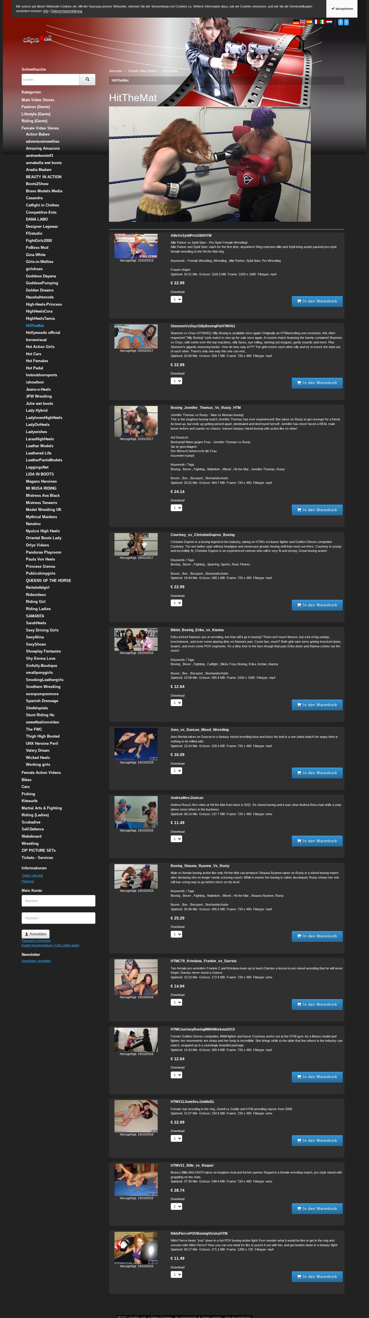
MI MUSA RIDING (41, 488)
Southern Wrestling (43, 687)
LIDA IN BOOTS (40, 474)
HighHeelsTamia (40, 318)
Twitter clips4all (32, 875)
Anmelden (37, 934)
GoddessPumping (42, 283)
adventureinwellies (42, 141)
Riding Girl (36, 601)
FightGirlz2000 (39, 240)
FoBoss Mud (37, 247)
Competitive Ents (41, 212)
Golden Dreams (40, 290)
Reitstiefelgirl (38, 587)
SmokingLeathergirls (44, 680)
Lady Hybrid (37, 410)
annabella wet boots (44, 163)
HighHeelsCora (39, 311)
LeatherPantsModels (44, 460)
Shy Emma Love (40, 658)
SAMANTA (35, 616)
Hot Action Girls (40, 347)
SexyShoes (36, 644)
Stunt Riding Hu (40, 715)
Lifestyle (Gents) (36, 114)
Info (45, 11)
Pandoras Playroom (43, 552)
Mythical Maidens (41, 517)
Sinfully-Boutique (41, 665)
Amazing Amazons (43, 148)
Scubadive (31, 822)
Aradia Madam (39, 170)
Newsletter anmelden (36, 960)
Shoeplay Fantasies (43, 651)
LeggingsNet (37, 467)
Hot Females (37, 361)
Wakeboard (32, 836)
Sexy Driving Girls (42, 630)
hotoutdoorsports (41, 375)
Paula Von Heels (40, 559)
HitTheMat (120, 80)
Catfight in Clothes (42, 205)
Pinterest (28, 881)
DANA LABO (37, 219)
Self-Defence (33, 829)
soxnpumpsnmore (42, 694)
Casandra (34, 198)
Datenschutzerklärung (66, 11)
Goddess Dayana (41, 276)
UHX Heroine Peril (42, 743)
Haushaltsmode (40, 297)
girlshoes (34, 269)
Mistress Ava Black (43, 495)
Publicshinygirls (40, 573)
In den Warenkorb (319, 301)
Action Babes (38, 134)
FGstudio (34, 233)
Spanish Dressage (42, 701)
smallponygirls (39, 672)
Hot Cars (33, 354)
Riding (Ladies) (35, 815)
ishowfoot (35, 382)
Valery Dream (38, 750)
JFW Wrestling (39, 396)
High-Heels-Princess (44, 304)
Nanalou (33, 524)
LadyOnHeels (38, 424)
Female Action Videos (41, 772)
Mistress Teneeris (41, 503)
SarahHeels (36, 623)
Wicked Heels (38, 757)
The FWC (34, 729)
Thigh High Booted (43, 736)
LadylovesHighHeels (44, 417)
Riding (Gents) (34, 121)
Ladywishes (36, 432)
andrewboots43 (39, 155)
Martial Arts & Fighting (42, 808)
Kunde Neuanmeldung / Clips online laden (50, 945)
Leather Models (39, 446)
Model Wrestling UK (43, 509)
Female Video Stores (40, 128)
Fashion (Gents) (36, 107)
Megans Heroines (41, 481)
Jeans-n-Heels (38, 389)
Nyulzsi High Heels (43, 531)
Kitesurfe (29, 801)
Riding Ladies (38, 609)
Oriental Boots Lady (43, 538)
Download (177, 292)
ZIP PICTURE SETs (39, 850)
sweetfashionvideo (42, 722)
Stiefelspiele (37, 708)
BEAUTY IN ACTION (43, 177)
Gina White (36, 255)
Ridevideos (36, 595)
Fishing (28, 794)
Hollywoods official (43, 332)
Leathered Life (38, 453)
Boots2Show (37, 184)
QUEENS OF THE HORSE (48, 580)
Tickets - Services (37, 858)
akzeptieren (344, 8)
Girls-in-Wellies (39, 262)
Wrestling (30, 843)
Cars (26, 787)
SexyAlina (35, 637)
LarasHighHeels (40, 439)
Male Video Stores (38, 100)
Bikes (26, 780)
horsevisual (36, 340)
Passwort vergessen (36, 940)
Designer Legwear (42, 226)
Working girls (38, 764)
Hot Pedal (34, 368)
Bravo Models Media (44, 191)
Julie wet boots (39, 403)
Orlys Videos (37, 545)
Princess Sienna (40, 566)
